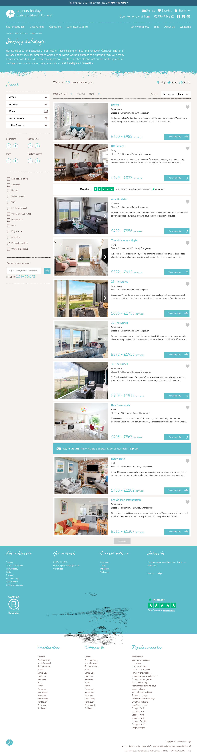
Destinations (37, 27)
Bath (13, 226)
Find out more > (119, 3)
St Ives (40, 670)
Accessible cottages (140, 683)
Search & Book (20, 33)
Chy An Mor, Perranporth (126, 502)
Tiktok (103, 566)
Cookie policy (12, 582)
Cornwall (41, 657)
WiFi (13, 202)
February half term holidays (144, 686)
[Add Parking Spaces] (37, 160)
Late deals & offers (77, 27)
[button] (104, 121)
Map (163, 82)
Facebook (178, 16)
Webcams (185, 27)
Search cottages (15, 27)
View (175, 137)
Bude (40, 683)
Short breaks (137, 657)
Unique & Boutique (19, 249)
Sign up (134, 448)
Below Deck (118, 460)
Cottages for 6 (138, 715)
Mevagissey (43, 699)
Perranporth (43, 705)
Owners (9, 575)
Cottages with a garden (142, 679)
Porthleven (42, 702)
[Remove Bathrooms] (30, 145)
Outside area (17, 220)
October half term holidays (143, 699)
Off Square (117, 148)
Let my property (140, 27)
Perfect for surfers (19, 243)
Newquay (42, 679)
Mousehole (42, 692)
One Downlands (120, 407)
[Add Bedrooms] (15, 145)
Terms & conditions (14, 566)
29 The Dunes (119, 283)
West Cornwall (44, 660)
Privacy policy (12, 569)
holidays (29, 11)
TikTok (183, 16)
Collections (55, 27)
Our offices (58, 569)
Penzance (42, 689)
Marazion (42, 695)
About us (169, 27)
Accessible (15, 237)
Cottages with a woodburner (144, 676)
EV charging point (19, 208)
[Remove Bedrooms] (8, 145)
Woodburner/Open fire (21, 214)
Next (91, 94)
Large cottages (138, 728)
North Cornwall (17, 118)
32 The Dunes (119, 325)
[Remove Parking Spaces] (30, 160)
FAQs (8, 572)
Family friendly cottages (142, 673)
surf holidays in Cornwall (76, 63)
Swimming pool (18, 196)
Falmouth (42, 676)
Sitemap (9, 562)
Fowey (40, 686)
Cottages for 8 (138, 718)
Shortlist (167, 10)
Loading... (122, 541)
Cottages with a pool (141, 670)
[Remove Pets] (8, 160)
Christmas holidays (140, 702)
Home (8, 33)
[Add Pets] (15, 160)
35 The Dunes (119, 366)
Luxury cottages (139, 666)
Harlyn (116, 107)
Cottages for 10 (139, 721)
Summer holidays (139, 695)
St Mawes (42, 708)
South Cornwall (44, 666)
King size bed (17, 231)
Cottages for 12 (139, 724)
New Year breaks (139, 705)
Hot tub (14, 190)
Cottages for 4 (138, 712)
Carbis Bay (42, 673)
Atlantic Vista (119, 201)
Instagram (188, 16)
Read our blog (12, 579)
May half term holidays (142, 692)
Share (186, 82)
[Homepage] (10, 14)
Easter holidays (138, 689)
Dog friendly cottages (141, 660)
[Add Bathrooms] (37, 145)
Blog (156, 27)
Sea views (15, 185)
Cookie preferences (14, 585)
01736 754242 (25, 276)
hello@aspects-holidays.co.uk (66, 566)
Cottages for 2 (138, 708)
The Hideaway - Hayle (124, 242)
